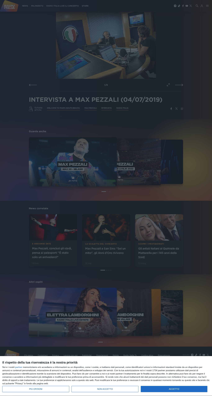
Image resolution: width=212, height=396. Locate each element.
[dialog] (106, 376)
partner (18, 367)
